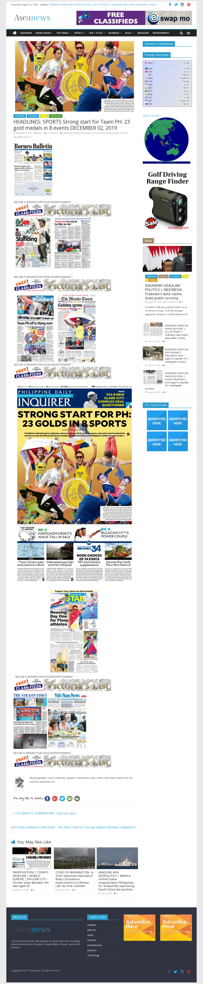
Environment (161, 32)
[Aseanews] (14, 33)
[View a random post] (188, 33)
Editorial (62, 32)
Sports (78, 32)
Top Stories (55, 116)
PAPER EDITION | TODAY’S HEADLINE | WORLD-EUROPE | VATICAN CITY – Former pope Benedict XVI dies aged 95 (31, 879)
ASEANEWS (26, 32)
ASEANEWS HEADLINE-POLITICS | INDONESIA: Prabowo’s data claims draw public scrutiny (96, 4)
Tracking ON (171, 162)
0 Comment (52, 133)
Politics (153, 280)
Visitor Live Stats (151, 115)
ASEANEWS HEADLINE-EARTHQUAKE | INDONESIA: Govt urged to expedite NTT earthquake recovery (177, 355)
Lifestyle (91, 940)
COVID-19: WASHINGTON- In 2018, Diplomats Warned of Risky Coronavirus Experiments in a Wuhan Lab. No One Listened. (74, 879)
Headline (91, 924)
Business (114, 32)
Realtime (160, 162)
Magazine (143, 32)
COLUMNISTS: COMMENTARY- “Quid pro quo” (43, 813)
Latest (44, 116)
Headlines (32, 116)
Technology (93, 955)
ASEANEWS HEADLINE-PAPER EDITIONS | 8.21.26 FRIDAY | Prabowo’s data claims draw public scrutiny (177, 331)
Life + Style (95, 32)
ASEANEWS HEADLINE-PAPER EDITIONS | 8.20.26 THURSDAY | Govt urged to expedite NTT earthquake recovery (167, 381)
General (163, 276)
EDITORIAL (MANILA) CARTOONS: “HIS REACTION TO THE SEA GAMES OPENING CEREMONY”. (74, 829)
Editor (39, 133)
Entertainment (94, 945)
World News (43, 32)
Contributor (171, 302)
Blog (128, 32)
